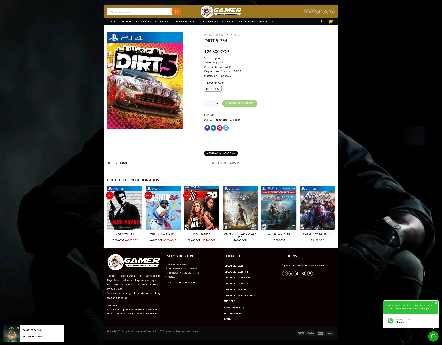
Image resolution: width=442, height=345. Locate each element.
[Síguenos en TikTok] (319, 12)
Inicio (112, 21)
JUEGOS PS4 (142, 21)
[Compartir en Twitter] (213, 128)
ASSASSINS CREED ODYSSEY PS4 (240, 235)
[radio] (213, 88)
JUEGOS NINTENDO (184, 21)
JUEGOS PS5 (161, 21)
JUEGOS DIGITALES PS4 (228, 34)
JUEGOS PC (228, 21)
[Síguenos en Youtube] (332, 12)
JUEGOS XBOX (208, 21)
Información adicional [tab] (221, 153)
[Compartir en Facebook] (207, 128)
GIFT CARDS (246, 21)
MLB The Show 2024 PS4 (163, 233)
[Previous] (107, 217)
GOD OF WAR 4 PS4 (279, 233)
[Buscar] (176, 11)
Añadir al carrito (240, 103)
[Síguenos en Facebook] (307, 12)
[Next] (334, 217)
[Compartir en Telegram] (226, 128)
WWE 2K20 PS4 (201, 233)
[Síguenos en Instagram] (313, 12)
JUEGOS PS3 (126, 21)
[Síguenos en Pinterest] (325, 12)
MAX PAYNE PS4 (124, 233)
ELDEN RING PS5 (33, 336)
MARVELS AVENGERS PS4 (317, 233)
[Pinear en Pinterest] (220, 128)
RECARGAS (265, 21)
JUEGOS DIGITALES (214, 83)
